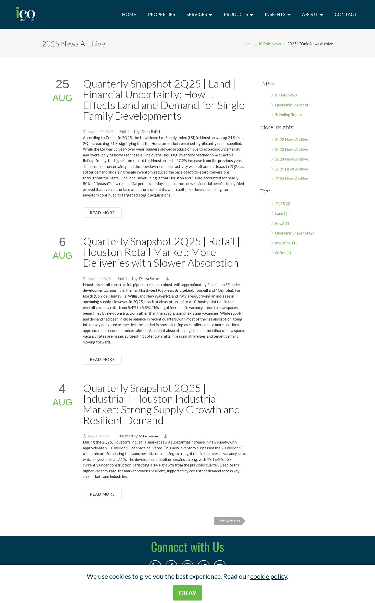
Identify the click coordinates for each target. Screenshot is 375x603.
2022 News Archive (291, 139)
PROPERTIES (161, 14)
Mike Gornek (149, 436)
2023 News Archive (291, 149)
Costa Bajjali (150, 132)
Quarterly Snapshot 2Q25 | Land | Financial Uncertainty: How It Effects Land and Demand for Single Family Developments (164, 99)
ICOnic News (270, 43)
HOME (129, 14)
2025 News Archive (291, 169)
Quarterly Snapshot (291, 105)
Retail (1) (283, 223)
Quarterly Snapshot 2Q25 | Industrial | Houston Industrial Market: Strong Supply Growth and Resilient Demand (161, 404)
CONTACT (346, 14)
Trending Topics (288, 114)
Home (248, 43)
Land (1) (282, 213)
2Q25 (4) (282, 203)
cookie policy (268, 576)
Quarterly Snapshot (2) (294, 233)
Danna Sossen (149, 279)
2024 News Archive (291, 159)
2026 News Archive (291, 178)
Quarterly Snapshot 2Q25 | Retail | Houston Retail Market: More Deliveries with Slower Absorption (161, 252)
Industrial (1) (286, 243)
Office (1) (283, 252)
